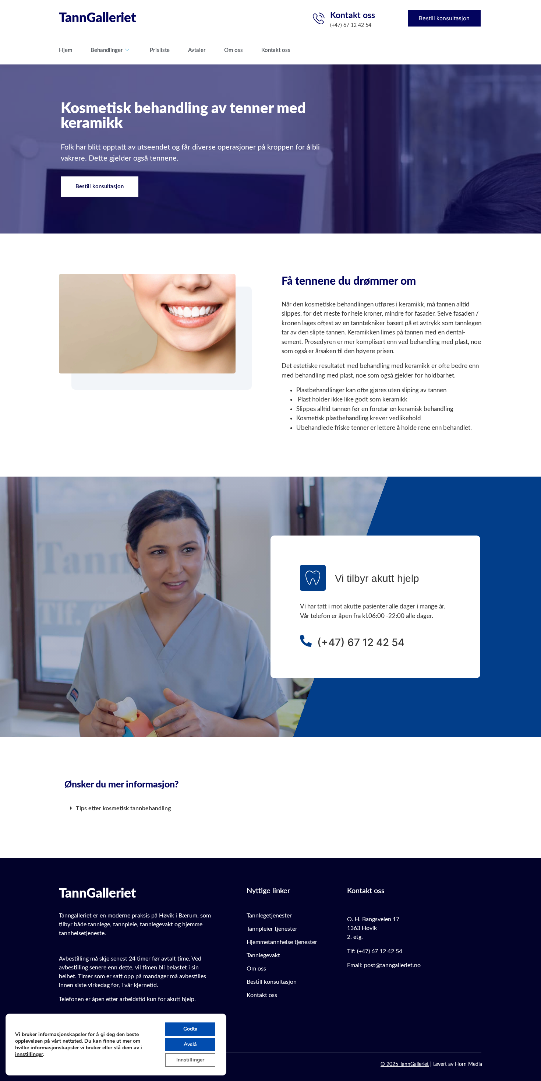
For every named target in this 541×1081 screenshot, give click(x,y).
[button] (270, 808)
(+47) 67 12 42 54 (360, 642)
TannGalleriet (97, 18)
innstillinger (29, 1054)
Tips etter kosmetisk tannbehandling (123, 808)
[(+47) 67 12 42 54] (306, 641)
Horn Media (468, 1064)
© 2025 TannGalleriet (405, 1064)
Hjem (65, 50)
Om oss (233, 50)
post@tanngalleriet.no (392, 965)
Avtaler (197, 50)
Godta (190, 1028)
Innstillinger (190, 1059)
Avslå (190, 1044)
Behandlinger (107, 50)
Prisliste (160, 50)
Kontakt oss (275, 50)
